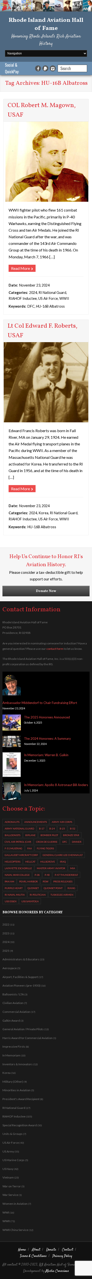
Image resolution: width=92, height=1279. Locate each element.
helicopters (12, 861)
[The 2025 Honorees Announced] (11, 723)
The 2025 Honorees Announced (47, 717)
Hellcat (30, 861)
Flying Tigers (45, 848)
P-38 (37, 874)
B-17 (41, 828)
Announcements (35, 821)
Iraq (63, 861)
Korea (43, 513)
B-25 (62, 828)
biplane (30, 835)
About (36, 1249)
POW (45, 881)
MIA (72, 868)
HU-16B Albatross (50, 306)
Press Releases (62, 881)
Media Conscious (57, 1271)
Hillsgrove (47, 861)
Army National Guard (19, 828)
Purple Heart (14, 888)
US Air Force (48, 298)
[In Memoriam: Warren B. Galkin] (11, 765)
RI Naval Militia (15, 894)
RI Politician (38, 894)
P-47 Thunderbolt (66, 874)
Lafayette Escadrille (18, 868)
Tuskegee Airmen (62, 894)
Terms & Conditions (33, 1256)
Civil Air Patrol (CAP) (18, 841)
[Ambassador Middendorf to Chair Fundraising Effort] (11, 684)
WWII (64, 298)
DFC (31, 306)
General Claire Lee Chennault (63, 854)
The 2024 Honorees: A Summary (47, 738)
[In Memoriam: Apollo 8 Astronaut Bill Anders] (11, 792)
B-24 (52, 828)
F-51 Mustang (13, 848)
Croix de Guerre (46, 841)
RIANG (71, 888)
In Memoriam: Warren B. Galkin (46, 755)
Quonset (33, 888)
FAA (29, 848)
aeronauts (12, 821)
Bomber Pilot (49, 835)
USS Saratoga (30, 901)
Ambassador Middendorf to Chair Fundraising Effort (39, 703)
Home (22, 1249)
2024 (33, 292)
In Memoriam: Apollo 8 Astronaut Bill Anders (56, 785)
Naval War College (17, 874)
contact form (54, 649)
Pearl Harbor (28, 881)
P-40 (47, 874)
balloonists (12, 835)
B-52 (72, 828)
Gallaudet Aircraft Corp (21, 854)
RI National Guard (52, 292)
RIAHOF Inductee (23, 298)
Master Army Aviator (51, 868)
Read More (20, 268)
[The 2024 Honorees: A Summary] (11, 742)
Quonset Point (53, 888)
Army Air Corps (62, 821)
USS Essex (10, 901)
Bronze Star (71, 835)
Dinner (76, 841)
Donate (51, 1249)
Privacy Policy (62, 1256)
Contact (67, 1249)
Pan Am (9, 881)
